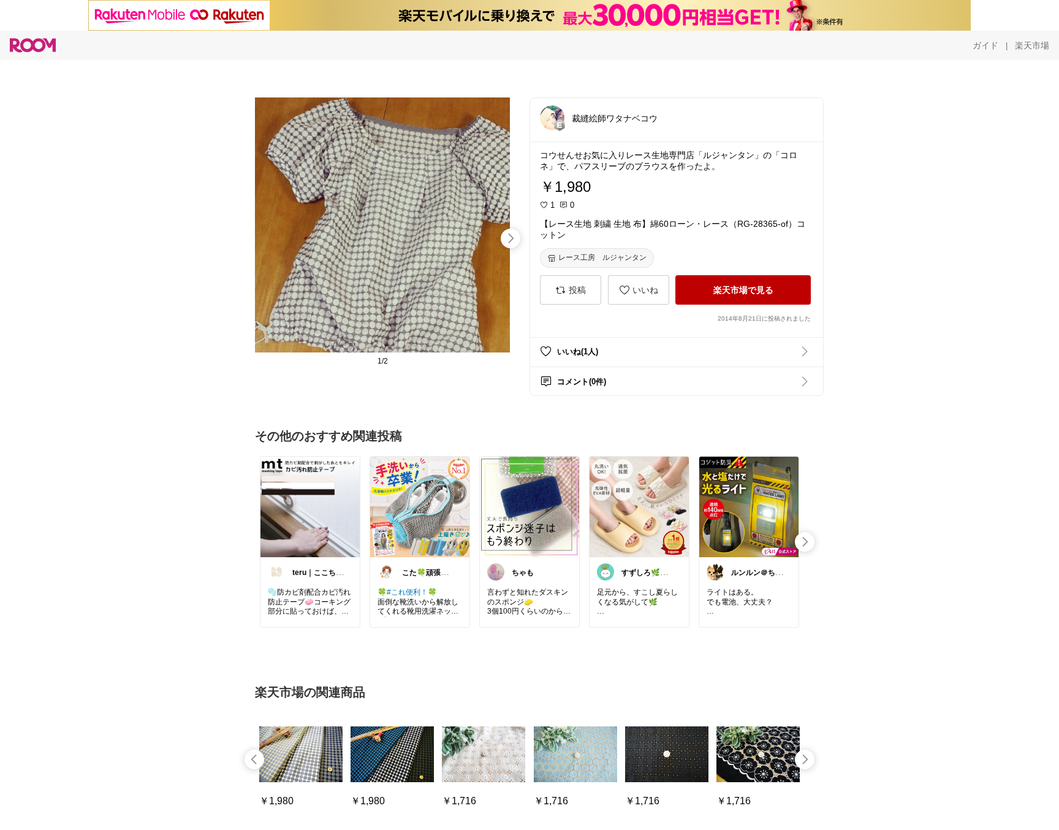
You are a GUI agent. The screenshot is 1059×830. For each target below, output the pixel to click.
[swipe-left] (254, 759)
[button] (552, 117)
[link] (310, 506)
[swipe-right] (510, 238)
